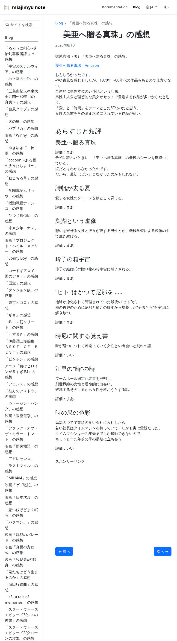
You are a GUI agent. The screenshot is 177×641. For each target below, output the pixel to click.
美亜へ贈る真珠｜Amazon (77, 65)
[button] (151, 7)
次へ (162, 551)
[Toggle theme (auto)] (166, 7)
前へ (64, 551)
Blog (59, 23)
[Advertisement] (113, 500)
